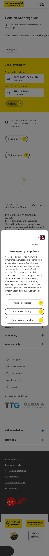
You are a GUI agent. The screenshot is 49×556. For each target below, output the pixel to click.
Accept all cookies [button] (22, 302)
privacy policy (37, 244)
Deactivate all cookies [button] (22, 320)
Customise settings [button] (22, 311)
